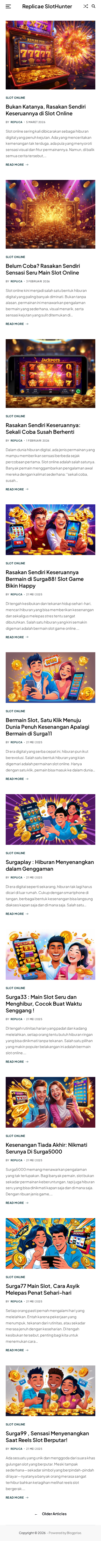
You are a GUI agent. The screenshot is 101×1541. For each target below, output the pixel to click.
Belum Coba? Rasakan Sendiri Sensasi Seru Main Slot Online (43, 269)
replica (17, 122)
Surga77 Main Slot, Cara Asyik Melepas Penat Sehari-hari (43, 1289)
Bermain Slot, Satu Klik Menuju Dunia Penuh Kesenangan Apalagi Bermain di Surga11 (47, 727)
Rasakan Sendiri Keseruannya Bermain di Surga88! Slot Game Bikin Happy (45, 579)
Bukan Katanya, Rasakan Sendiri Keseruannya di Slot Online (46, 109)
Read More (15, 164)
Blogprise (74, 1533)
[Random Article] (85, 6)
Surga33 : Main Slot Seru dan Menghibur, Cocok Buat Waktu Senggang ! (44, 1003)
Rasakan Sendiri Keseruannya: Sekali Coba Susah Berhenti (43, 428)
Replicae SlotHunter (47, 6)
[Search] (93, 6)
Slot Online (15, 97)
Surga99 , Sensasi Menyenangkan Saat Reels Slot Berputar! (47, 1436)
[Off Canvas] (8, 6)
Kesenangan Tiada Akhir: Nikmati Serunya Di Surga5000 (46, 1148)
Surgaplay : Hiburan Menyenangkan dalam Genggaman (50, 865)
